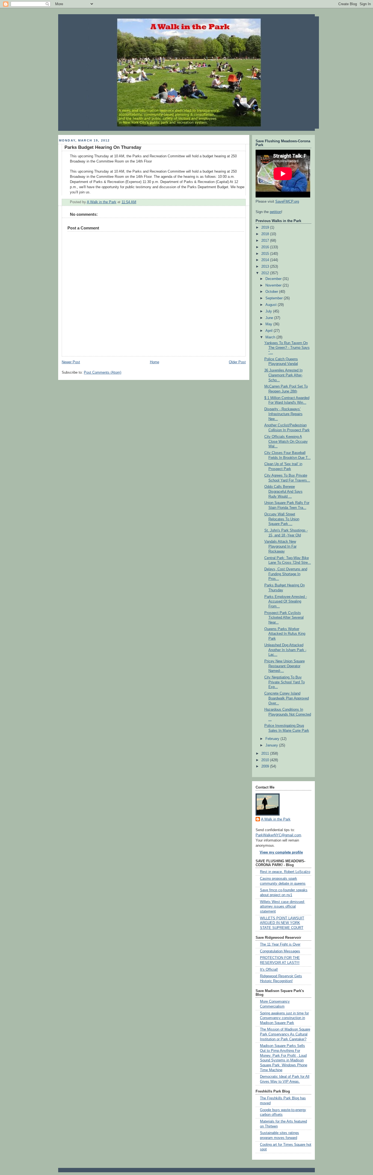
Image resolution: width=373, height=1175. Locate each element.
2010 (265, 760)
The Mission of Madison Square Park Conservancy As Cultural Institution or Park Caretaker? (285, 1034)
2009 (265, 766)
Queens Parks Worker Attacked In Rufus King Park (284, 633)
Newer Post (71, 362)
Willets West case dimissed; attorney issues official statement (282, 906)
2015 (265, 254)
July (269, 311)
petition (275, 212)
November (274, 285)
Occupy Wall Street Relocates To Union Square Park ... (281, 519)
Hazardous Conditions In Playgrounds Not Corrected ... (287, 714)
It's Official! (269, 970)
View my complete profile (281, 852)
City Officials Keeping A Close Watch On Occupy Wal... (286, 441)
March (270, 337)
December (274, 279)
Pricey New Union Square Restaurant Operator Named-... (284, 666)
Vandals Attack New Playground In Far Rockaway (280, 546)
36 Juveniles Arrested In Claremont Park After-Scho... (283, 375)
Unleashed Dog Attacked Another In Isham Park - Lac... (285, 650)
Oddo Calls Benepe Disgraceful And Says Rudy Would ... (283, 491)
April (269, 331)
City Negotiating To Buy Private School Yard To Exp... (284, 682)
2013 (265, 266)
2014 (265, 260)
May (269, 324)
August (271, 305)
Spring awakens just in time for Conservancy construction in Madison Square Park (284, 1018)
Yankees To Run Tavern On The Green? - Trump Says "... (287, 348)
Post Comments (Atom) (102, 372)
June (269, 318)
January (272, 745)
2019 (265, 227)
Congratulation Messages (280, 951)
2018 (265, 234)
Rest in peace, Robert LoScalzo (285, 872)
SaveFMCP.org (287, 201)
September (274, 298)
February (272, 739)
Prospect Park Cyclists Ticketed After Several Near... (284, 617)
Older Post (237, 362)
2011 (265, 753)
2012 (265, 273)
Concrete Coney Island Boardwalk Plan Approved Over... (286, 698)
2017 (265, 241)
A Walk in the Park (276, 819)
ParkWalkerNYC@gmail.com (278, 835)
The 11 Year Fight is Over (280, 944)
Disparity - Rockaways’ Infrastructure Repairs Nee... (283, 414)
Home (154, 362)
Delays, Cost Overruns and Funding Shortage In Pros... (285, 574)
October (272, 292)
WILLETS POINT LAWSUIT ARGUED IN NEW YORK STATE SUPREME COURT (282, 923)
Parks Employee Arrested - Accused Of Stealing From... (285, 601)
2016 (265, 247)
